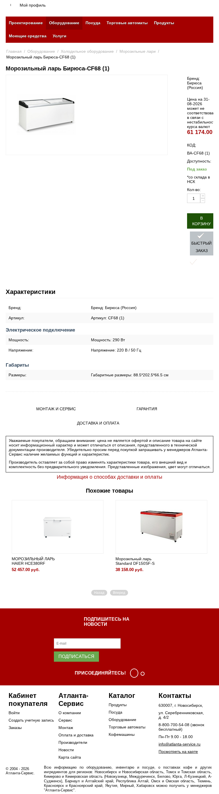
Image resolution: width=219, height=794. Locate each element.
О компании (69, 712)
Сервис (65, 720)
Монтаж (65, 727)
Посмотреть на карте (178, 751)
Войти (14, 712)
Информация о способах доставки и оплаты (109, 477)
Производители (72, 742)
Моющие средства (27, 36)
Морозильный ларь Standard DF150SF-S (135, 561)
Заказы (15, 727)
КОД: (191, 145)
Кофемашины (122, 734)
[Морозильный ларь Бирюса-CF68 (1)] (46, 115)
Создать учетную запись (31, 720)
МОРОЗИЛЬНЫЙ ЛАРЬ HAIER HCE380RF (33, 561)
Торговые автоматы (127, 23)
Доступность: (199, 161)
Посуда (93, 23)
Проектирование (26, 23)
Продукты (164, 23)
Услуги (59, 36)
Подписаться (76, 656)
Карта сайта (69, 757)
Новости (66, 750)
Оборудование (64, 23)
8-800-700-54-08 (174, 724)
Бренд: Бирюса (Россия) (195, 83)
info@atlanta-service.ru (179, 744)
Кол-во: (194, 189)
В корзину (201, 221)
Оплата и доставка (76, 735)
